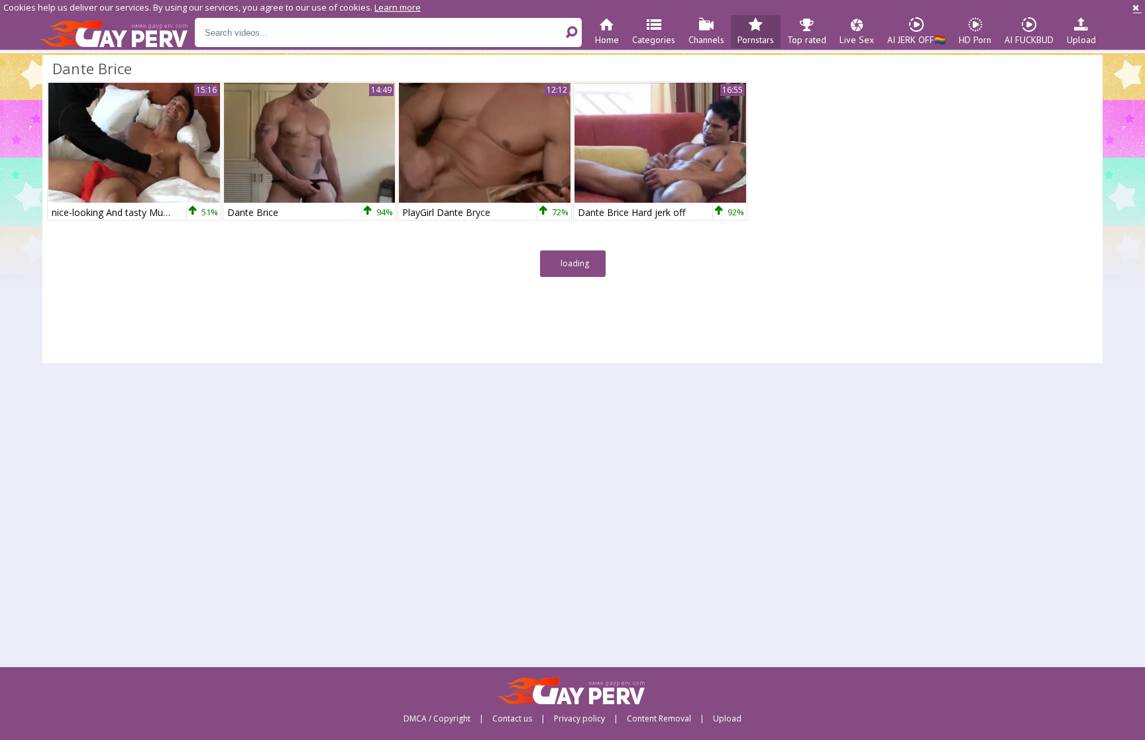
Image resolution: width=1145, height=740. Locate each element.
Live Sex (857, 40)
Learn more (397, 7)
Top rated (806, 40)
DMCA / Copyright (437, 719)
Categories (653, 40)
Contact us (512, 719)
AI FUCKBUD (1029, 40)
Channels (706, 40)
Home (607, 40)
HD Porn (975, 40)
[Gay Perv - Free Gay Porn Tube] (117, 33)
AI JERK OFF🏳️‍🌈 (916, 40)
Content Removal (659, 719)
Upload (1081, 40)
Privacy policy (579, 719)
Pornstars (755, 40)
